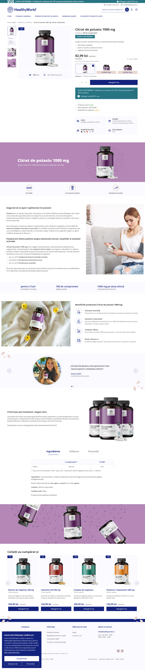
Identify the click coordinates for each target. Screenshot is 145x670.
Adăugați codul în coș (128, 1)
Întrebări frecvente (112, 5)
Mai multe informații (11, 652)
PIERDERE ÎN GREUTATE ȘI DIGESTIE (46, 16)
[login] (131, 9)
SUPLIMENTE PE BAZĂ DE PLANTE (91, 16)
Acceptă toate (22, 659)
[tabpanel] (72, 475)
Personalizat (30, 664)
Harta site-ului (92, 659)
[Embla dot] (71, 386)
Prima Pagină (11, 22)
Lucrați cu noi (76, 636)
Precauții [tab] (93, 451)
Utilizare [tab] (74, 451)
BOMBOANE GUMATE (69, 16)
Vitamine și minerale (25, 22)
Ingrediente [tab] (53, 451)
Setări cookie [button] (119, 659)
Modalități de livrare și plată (56, 636)
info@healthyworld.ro (130, 5)
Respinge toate (13, 664)
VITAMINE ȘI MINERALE (23, 16)
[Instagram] (118, 650)
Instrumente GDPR (53, 639)
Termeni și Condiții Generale (56, 642)
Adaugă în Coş (114, 82)
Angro (74, 632)
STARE (9, 16)
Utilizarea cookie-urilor (106, 659)
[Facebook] (122, 650)
